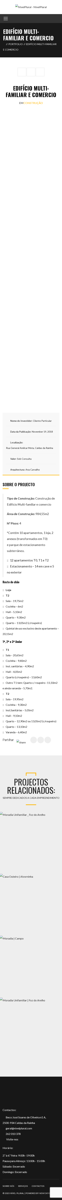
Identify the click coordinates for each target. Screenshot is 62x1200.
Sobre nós (8, 1186)
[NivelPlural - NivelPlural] (31, 6)
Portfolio (15, 44)
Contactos (38, 1186)
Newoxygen (46, 1193)
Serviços (23, 1186)
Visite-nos (12, 1139)
